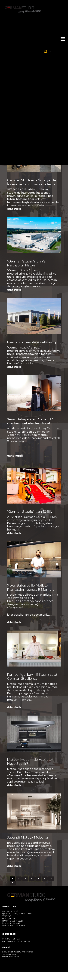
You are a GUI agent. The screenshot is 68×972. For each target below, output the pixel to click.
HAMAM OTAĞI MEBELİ (12, 921)
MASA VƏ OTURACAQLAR (13, 926)
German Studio (19, 775)
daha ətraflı (14, 208)
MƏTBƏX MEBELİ (10, 911)
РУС (50, 52)
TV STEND (6, 916)
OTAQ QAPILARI (9, 918)
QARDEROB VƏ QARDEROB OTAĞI (17, 914)
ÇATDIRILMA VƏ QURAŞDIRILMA (16, 941)
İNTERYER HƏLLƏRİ (11, 923)
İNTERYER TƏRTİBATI (11, 939)
